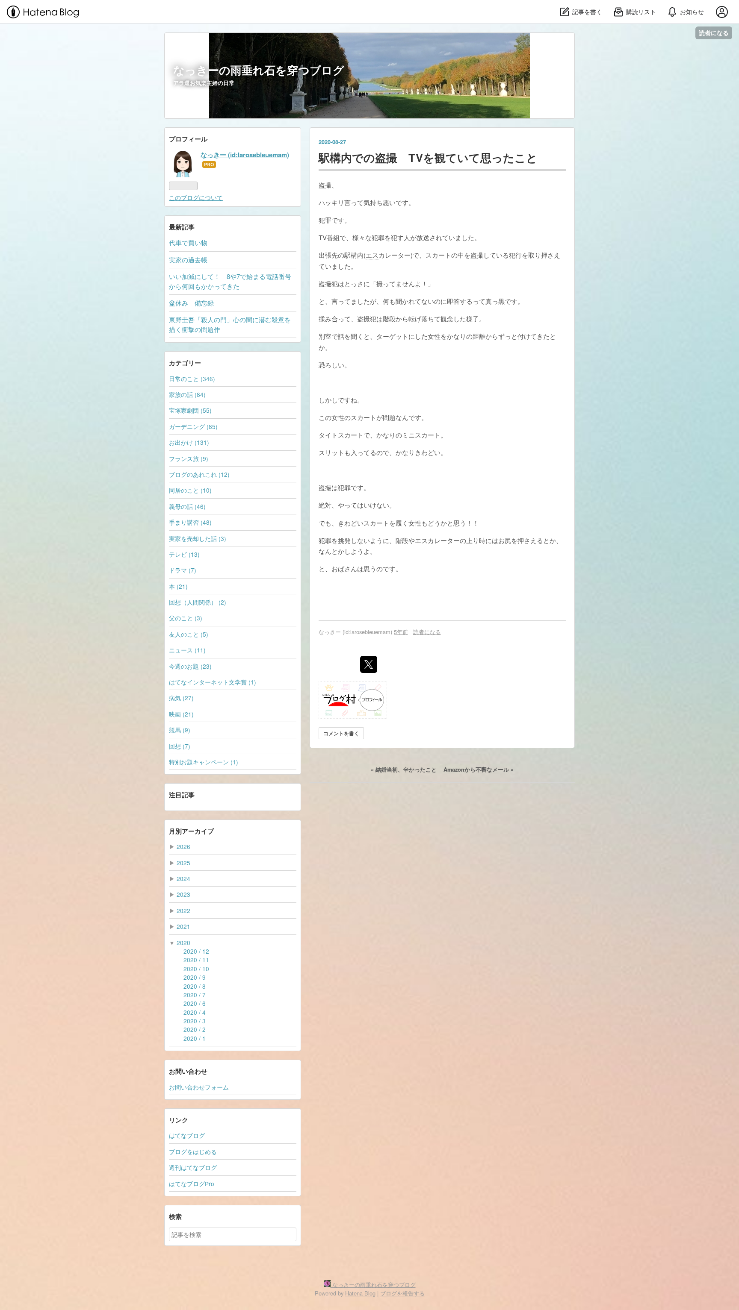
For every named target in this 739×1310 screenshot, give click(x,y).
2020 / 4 (194, 1012)
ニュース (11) (187, 650)
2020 (183, 942)
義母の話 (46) (187, 506)
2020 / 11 (196, 959)
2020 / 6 (194, 1003)
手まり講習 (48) (190, 522)
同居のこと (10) (190, 490)
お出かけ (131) (189, 442)
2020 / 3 (194, 1020)
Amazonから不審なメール (478, 769)
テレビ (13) (184, 554)
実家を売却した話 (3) (197, 538)
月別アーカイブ (191, 831)
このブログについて (196, 197)
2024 (183, 878)
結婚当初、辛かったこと (404, 769)
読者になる (714, 32)
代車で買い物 (188, 242)
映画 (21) (181, 714)
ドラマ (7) (182, 570)
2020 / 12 (196, 951)
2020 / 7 (194, 994)
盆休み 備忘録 (191, 302)
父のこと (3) (185, 618)
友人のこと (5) (188, 634)
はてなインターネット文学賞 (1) (212, 682)
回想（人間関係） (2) (197, 602)
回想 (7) (179, 746)
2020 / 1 (194, 1038)
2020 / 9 (194, 977)
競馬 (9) (179, 729)
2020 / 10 (196, 968)
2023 (183, 894)
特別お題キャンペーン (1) (203, 762)
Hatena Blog (360, 1293)
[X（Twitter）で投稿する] (368, 664)
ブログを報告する (402, 1293)
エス (372, 254)
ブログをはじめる (193, 1151)
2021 (183, 926)
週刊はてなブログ (193, 1167)
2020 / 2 (194, 1029)
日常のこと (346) (192, 378)
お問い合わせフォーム (199, 1087)
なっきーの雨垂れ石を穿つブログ (258, 70)
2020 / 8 (194, 986)
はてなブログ (187, 1135)
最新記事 (182, 227)
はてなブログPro (191, 1183)
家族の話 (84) (187, 394)
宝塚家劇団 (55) (190, 410)
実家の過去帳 (188, 259)
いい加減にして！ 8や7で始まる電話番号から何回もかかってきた (230, 281)
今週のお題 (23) (190, 666)
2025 (183, 862)
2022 (183, 910)
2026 (183, 846)
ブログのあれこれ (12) (199, 474)
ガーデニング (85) (193, 426)
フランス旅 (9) (188, 458)
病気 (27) (181, 697)
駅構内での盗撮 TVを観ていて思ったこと (428, 157)
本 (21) (178, 586)
